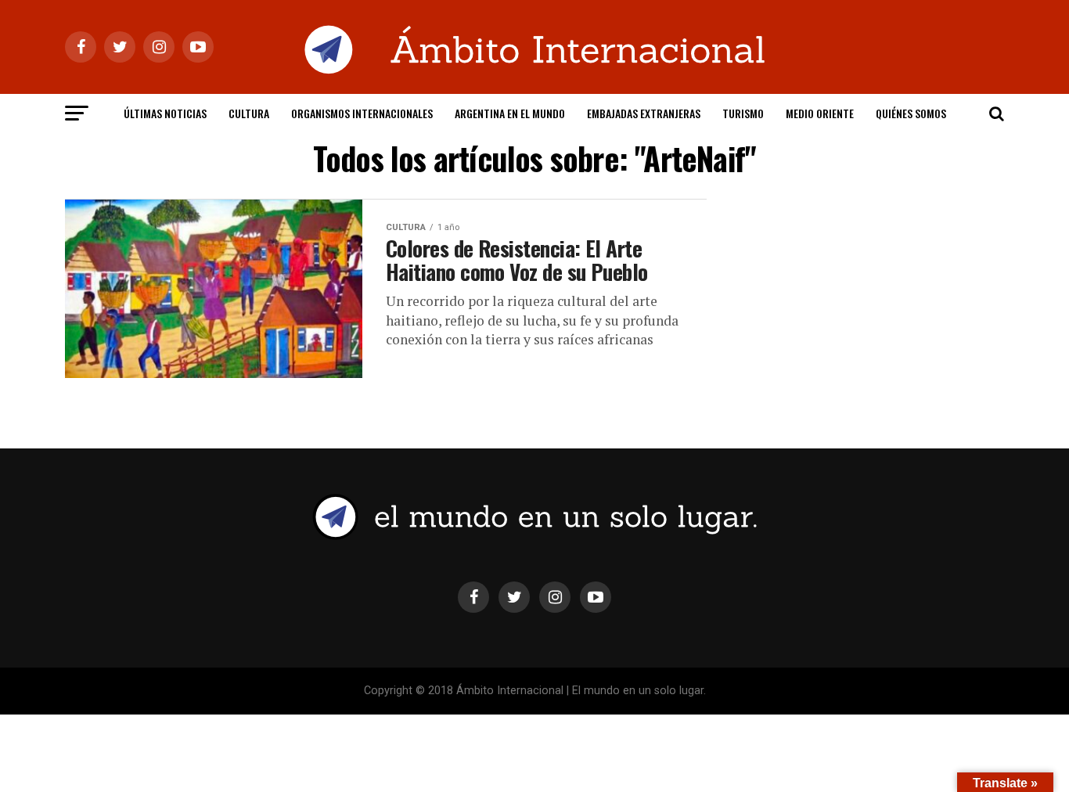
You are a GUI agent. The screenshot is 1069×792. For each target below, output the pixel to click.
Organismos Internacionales (362, 113)
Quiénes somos (911, 113)
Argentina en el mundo (510, 113)
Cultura (249, 113)
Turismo (743, 113)
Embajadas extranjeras (643, 113)
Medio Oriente (820, 113)
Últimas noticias (165, 113)
